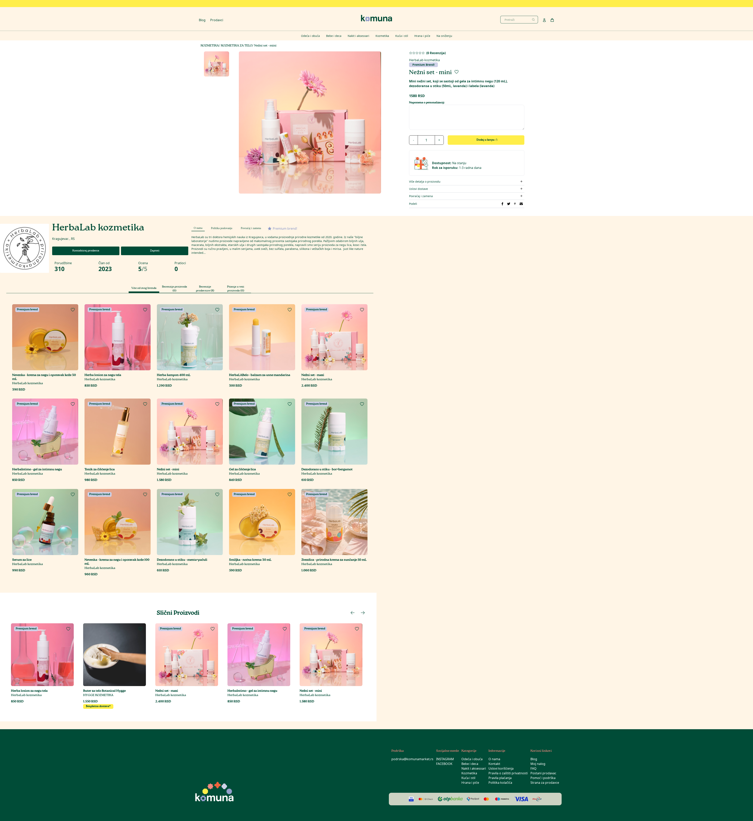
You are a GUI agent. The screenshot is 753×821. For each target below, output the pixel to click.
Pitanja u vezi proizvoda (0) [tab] (235, 289)
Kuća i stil (468, 778)
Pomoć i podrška (543, 778)
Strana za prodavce (544, 782)
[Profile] (544, 20)
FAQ (533, 768)
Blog (202, 20)
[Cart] (552, 20)
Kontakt (494, 764)
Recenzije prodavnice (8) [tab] (205, 289)
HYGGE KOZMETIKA (98, 695)
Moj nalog (537, 764)
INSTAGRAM (445, 759)
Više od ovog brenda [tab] (143, 288)
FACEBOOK (444, 764)
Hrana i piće (470, 782)
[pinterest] (515, 204)
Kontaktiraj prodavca (85, 251)
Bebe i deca (469, 764)
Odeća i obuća (472, 759)
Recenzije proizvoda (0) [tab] (174, 289)
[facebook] (502, 204)
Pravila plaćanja (500, 778)
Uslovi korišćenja (501, 768)
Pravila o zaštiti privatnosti (508, 773)
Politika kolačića (500, 782)
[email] (521, 204)
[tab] (198, 227)
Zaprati (154, 251)
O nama (494, 759)
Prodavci (216, 20)
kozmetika (210, 46)
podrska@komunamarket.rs (412, 759)
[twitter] (508, 204)
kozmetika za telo (236, 46)
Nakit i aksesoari (473, 768)
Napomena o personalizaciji (426, 103)
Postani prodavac (543, 773)
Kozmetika (469, 773)
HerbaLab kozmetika (424, 62)
